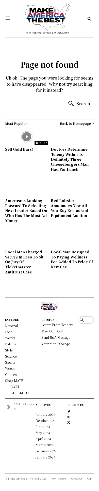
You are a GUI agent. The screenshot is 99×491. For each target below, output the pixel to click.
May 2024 (43, 433)
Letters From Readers (57, 325)
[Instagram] (69, 416)
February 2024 (46, 451)
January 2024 (45, 457)
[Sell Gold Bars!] (26, 136)
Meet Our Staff (52, 331)
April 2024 (43, 439)
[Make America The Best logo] (47, 18)
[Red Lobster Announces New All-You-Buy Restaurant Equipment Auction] (72, 188)
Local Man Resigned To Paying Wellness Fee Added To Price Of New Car (72, 259)
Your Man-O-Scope (55, 344)
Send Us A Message (55, 337)
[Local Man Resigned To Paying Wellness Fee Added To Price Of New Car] (72, 239)
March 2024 (45, 445)
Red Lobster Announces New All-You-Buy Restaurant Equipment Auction (70, 208)
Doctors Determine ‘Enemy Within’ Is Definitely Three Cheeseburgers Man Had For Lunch (70, 159)
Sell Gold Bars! (19, 149)
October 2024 (46, 420)
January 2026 (45, 414)
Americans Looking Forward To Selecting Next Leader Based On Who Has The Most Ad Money (26, 210)
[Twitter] (69, 422)
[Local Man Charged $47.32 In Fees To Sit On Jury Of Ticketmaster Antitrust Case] (26, 239)
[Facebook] (69, 411)
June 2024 (43, 426)
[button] (81, 320)
